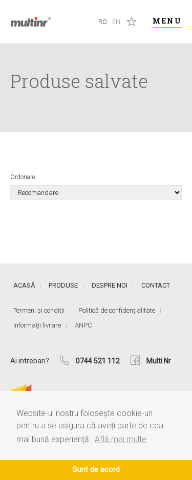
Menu (167, 21)
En (116, 22)
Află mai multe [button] (120, 439)
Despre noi (109, 285)
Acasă (24, 285)
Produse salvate (131, 21)
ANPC (83, 325)
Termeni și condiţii (39, 310)
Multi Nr (158, 361)
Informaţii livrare (37, 325)
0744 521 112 (98, 361)
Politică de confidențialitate (116, 310)
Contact (155, 285)
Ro (102, 22)
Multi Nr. (30, 22)
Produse (63, 285)
